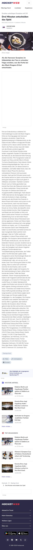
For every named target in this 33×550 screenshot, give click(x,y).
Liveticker (18, 8)
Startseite (4, 483)
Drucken (7, 362)
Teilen (6, 359)
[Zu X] (21, 540)
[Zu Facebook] (12, 540)
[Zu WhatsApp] (25, 540)
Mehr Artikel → (7, 426)
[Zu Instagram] (8, 540)
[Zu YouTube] (16, 540)
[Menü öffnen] (29, 3)
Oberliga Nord (6, 8)
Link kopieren (17, 359)
